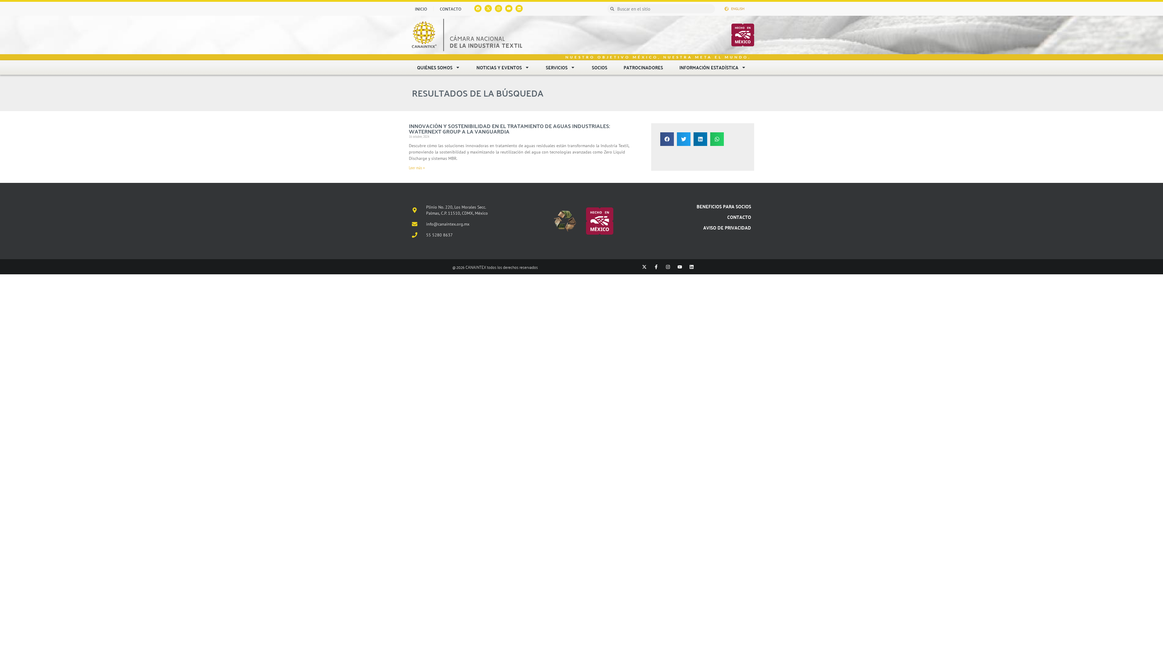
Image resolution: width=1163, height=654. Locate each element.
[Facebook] (478, 8)
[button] (667, 139)
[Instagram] (498, 8)
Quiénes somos (434, 67)
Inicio (421, 9)
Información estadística (708, 67)
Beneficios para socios (724, 206)
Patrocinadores (643, 67)
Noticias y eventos (499, 67)
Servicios (557, 67)
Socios (599, 67)
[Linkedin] (519, 8)
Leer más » (417, 167)
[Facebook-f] (656, 267)
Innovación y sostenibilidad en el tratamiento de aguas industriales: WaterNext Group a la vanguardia (509, 128)
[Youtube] (508, 8)
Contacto (450, 9)
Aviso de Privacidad (727, 227)
